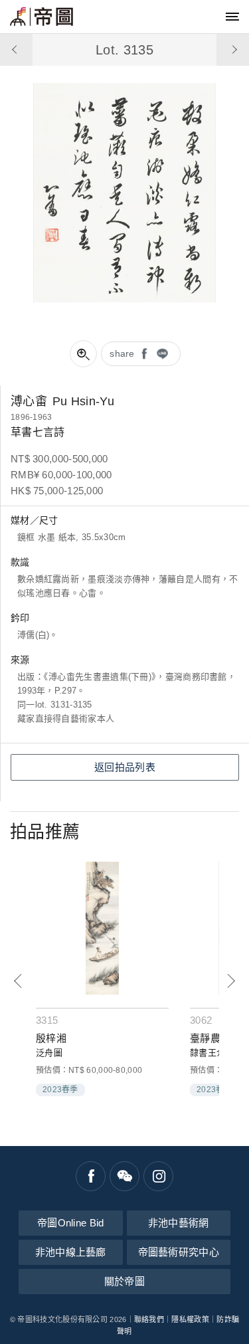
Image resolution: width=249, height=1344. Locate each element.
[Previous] (18, 981)
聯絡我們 (149, 1319)
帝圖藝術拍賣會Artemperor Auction (41, 17)
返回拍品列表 (124, 767)
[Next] (230, 981)
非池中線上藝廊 (70, 1252)
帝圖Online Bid (70, 1222)
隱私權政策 (190, 1319)
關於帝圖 (124, 1281)
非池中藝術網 (178, 1222)
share (122, 353)
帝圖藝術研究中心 (178, 1252)
